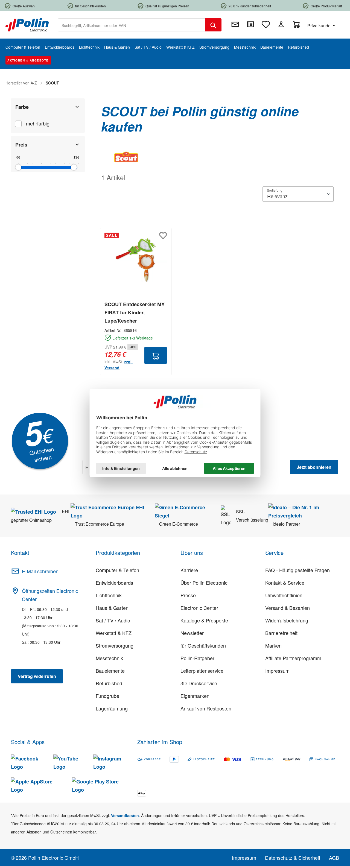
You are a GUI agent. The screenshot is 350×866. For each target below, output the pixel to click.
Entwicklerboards (114, 582)
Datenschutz (118, 479)
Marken (273, 645)
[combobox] (131, 24)
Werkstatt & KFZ (114, 632)
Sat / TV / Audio (113, 620)
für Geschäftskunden (203, 645)
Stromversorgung (114, 645)
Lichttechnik (109, 595)
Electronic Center (199, 607)
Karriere (189, 570)
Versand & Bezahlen (287, 607)
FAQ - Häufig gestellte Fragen (297, 570)
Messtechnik (109, 658)
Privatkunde (319, 25)
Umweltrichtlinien (283, 595)
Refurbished (109, 683)
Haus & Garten (112, 607)
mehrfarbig (37, 123)
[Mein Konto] (281, 24)
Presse (188, 595)
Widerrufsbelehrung (286, 620)
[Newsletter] (235, 24)
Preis (21, 144)
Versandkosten (125, 815)
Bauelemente (110, 670)
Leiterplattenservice (201, 670)
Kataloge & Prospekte (204, 620)
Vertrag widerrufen (37, 676)
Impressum (277, 670)
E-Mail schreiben (40, 571)
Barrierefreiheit (281, 632)
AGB (334, 857)
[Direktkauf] (250, 24)
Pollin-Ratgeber (197, 658)
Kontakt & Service (284, 582)
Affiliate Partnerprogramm (293, 658)
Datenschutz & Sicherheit (292, 857)
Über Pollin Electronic (204, 582)
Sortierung (274, 190)
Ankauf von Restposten (205, 708)
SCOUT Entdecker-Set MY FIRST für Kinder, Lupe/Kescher (134, 312)
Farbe (22, 106)
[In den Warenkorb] (155, 355)
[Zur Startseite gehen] (27, 24)
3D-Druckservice (198, 683)
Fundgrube (107, 695)
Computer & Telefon (117, 570)
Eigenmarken (194, 695)
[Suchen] (213, 24)
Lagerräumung (112, 708)
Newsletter (192, 632)
